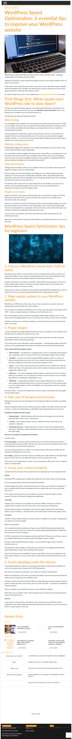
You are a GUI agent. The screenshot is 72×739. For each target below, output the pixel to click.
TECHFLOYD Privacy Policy (10, 731)
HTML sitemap (30, 731)
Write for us (29, 728)
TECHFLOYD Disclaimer (9, 728)
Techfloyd (8, 8)
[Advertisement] (36, 699)
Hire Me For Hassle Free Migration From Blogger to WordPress (12, 734)
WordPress (15, 8)
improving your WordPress (49, 94)
